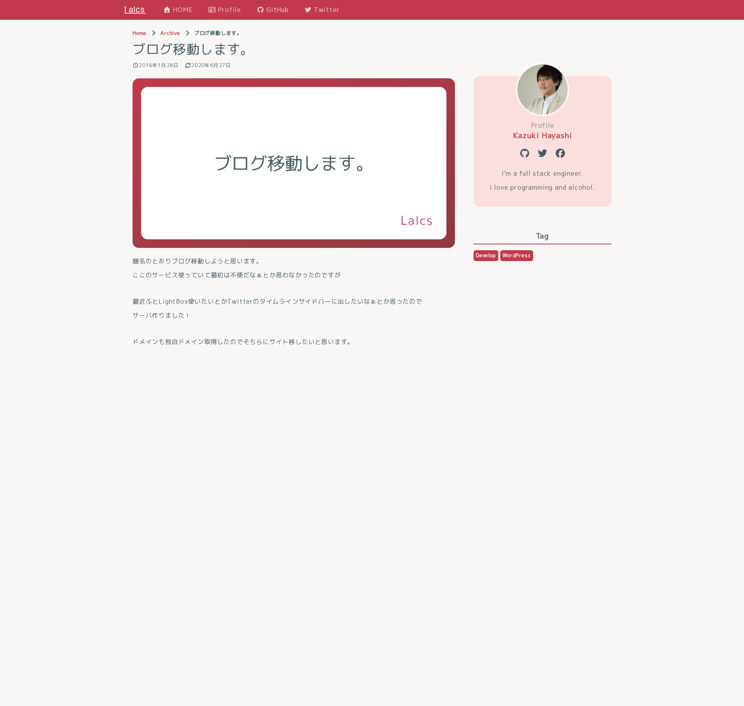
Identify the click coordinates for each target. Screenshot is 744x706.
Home (139, 32)
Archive (170, 32)
